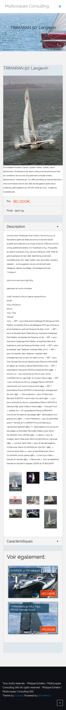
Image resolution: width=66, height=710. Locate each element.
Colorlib (19, 695)
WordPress (44, 695)
